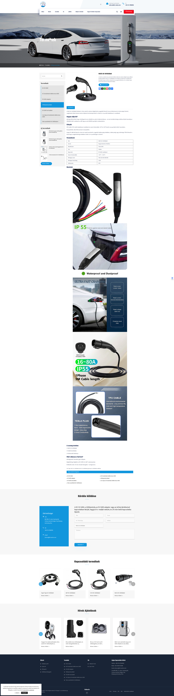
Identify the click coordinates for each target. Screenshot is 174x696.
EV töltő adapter (46, 99)
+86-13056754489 (119, 666)
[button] (41, 584)
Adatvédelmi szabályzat (129, 691)
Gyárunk (44, 666)
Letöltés (70, 12)
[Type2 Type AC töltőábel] (99, 579)
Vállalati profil (45, 664)
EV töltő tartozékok (47, 110)
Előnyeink (44, 669)
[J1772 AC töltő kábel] (75, 579)
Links (110, 691)
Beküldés (80, 545)
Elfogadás (24, 693)
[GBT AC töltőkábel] (50, 579)
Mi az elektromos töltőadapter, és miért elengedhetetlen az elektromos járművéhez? (123, 643)
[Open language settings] (121, 12)
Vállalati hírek (92, 664)
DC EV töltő (45, 88)
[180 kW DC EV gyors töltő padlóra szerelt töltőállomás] (44, 133)
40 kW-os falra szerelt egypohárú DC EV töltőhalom (56, 147)
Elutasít (17, 693)
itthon (42, 65)
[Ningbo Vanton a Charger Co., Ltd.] (51, 4)
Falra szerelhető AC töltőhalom (50, 121)
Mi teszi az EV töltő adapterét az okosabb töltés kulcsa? (74, 643)
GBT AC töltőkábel (46, 593)
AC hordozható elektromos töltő (50, 94)
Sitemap (114, 691)
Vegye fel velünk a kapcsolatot (93, 12)
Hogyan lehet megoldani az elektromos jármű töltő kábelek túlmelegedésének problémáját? (49, 643)
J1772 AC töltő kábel (71, 593)
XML (122, 691)
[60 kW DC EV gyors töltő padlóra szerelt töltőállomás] (44, 141)
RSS (118, 691)
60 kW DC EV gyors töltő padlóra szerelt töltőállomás (55, 139)
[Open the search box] (117, 12)
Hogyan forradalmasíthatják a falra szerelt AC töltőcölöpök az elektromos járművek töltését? (99, 643)
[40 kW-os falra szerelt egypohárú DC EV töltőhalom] (44, 149)
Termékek (57, 12)
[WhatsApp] (101, 4)
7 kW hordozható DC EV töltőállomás (56, 155)
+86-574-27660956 (129, 5)
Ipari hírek (91, 666)
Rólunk (49, 12)
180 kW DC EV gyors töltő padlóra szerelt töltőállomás (55, 131)
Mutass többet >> (45, 596)
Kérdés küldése (105, 85)
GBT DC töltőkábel (119, 593)
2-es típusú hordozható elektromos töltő (51, 116)
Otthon (42, 12)
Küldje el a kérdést (79, 12)
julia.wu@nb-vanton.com (115, 5)
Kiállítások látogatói (46, 672)
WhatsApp (129, 12)
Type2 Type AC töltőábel (96, 593)
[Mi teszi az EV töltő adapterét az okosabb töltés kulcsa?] (75, 628)
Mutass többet (45, 164)
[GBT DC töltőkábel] (124, 579)
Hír (63, 12)
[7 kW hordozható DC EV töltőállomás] (44, 157)
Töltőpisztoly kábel (55, 65)
